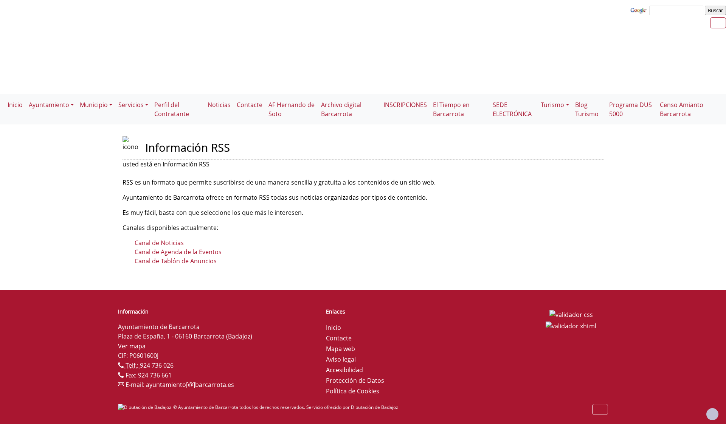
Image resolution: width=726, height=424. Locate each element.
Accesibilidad (344, 370)
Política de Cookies (352, 391)
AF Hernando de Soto (291, 109)
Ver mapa (132, 346)
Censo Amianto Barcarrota (681, 109)
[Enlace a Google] (639, 10)
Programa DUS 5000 (630, 109)
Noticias (219, 105)
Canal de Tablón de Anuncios (176, 261)
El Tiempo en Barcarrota (451, 109)
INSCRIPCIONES (405, 105)
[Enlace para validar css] (571, 314)
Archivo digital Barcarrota (341, 109)
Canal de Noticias (159, 243)
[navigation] (677, 10)
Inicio (15, 105)
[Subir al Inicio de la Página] (712, 414)
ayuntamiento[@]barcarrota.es (190, 385)
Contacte (249, 105)
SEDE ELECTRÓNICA (512, 109)
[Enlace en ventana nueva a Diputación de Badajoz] (145, 407)
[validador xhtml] (571, 325)
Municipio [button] (94, 105)
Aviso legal (341, 359)
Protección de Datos (355, 380)
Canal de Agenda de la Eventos (178, 252)
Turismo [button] (552, 105)
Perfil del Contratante (171, 109)
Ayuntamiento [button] (49, 105)
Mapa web (340, 349)
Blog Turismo (587, 109)
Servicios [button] (131, 105)
